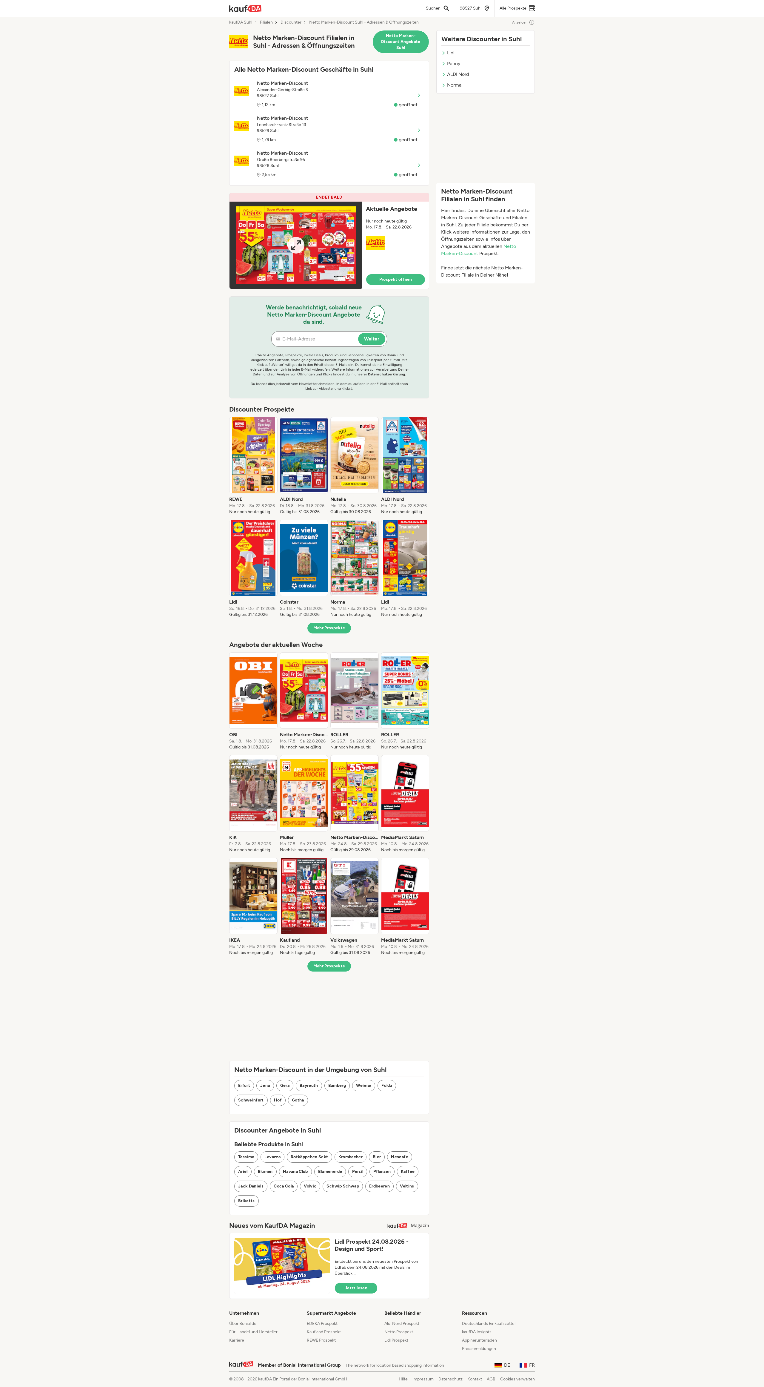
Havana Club (295, 1171)
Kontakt (474, 1379)
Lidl (451, 53)
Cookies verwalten (517, 1379)
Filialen (266, 22)
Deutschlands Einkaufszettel (488, 1323)
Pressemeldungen (479, 1348)
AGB (491, 1379)
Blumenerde (330, 1171)
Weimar (363, 1085)
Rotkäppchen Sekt (309, 1156)
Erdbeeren (379, 1186)
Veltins (407, 1186)
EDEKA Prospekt (322, 1323)
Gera (284, 1085)
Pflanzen (382, 1171)
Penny (453, 63)
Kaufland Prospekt (324, 1331)
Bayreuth (309, 1085)
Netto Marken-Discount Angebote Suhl (400, 41)
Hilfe (403, 1379)
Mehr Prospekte (329, 627)
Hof (278, 1100)
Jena (265, 1085)
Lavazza (272, 1156)
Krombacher (350, 1156)
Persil (357, 1171)
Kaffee (408, 1171)
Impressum (423, 1379)
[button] (329, 241)
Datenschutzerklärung (386, 374)
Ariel (243, 1171)
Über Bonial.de (242, 1323)
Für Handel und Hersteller (253, 1331)
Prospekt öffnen (395, 279)
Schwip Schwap (342, 1186)
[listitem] (253, 466)
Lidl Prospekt (396, 1340)
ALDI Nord (458, 74)
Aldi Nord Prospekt (401, 1323)
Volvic (310, 1186)
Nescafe (399, 1156)
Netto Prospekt (398, 1331)
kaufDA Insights (477, 1331)
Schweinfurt (251, 1100)
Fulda (386, 1085)
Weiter (371, 339)
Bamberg (337, 1085)
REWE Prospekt (321, 1340)
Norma (454, 85)
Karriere (236, 1340)
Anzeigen (520, 22)
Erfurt (244, 1085)
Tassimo (246, 1156)
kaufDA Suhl (240, 22)
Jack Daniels (251, 1186)
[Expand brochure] (295, 245)
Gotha (298, 1100)
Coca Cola (284, 1186)
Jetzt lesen (356, 1288)
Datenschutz (450, 1379)
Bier (377, 1156)
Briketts (246, 1200)
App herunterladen (479, 1340)
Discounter (291, 22)
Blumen (265, 1171)
